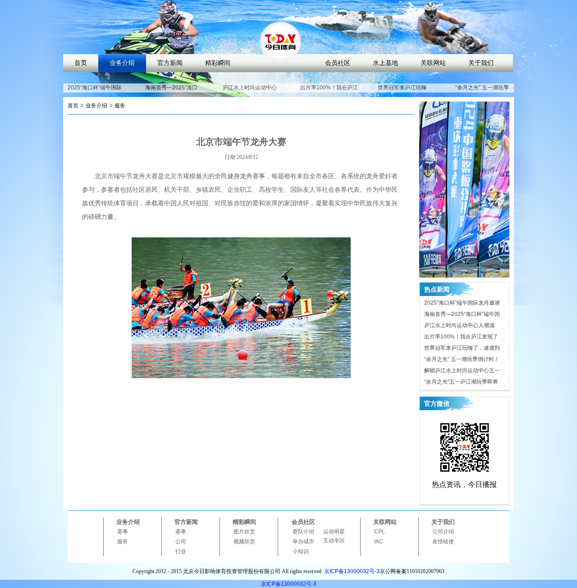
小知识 (301, 551)
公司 (180, 541)
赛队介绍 (303, 531)
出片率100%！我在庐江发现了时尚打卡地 (329, 91)
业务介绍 (122, 63)
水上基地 (385, 63)
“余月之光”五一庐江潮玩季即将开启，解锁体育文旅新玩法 (461, 383)
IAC (378, 541)
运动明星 (334, 531)
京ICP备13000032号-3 (352, 571)
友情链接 (443, 541)
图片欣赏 (244, 531)
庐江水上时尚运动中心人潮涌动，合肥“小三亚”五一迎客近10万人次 (461, 326)
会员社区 (337, 63)
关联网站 (433, 63)
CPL (379, 531)
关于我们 (481, 63)
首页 (80, 63)
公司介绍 (443, 531)
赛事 (122, 531)
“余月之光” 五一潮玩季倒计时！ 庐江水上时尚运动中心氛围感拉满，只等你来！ (462, 360)
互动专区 (334, 540)
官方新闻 (170, 63)
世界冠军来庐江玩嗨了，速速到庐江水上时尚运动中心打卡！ (462, 349)
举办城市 (303, 541)
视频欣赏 (244, 541)
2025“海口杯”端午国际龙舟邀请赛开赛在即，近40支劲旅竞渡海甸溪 (462, 304)
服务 (119, 105)
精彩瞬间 (217, 63)
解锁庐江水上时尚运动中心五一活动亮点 (462, 371)
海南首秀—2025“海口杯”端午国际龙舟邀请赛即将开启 (462, 315)
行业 (180, 551)
